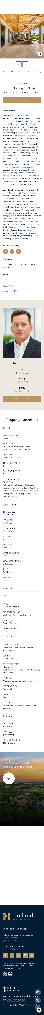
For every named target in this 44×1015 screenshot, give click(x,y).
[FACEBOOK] (5, 955)
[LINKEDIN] (18, 955)
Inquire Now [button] (22, 100)
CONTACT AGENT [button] (22, 399)
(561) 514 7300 (22, 382)
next (25, 64)
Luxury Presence (16, 999)
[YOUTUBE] (31, 955)
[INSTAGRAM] (12, 955)
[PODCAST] (25, 955)
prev (19, 64)
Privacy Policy (32, 1005)
